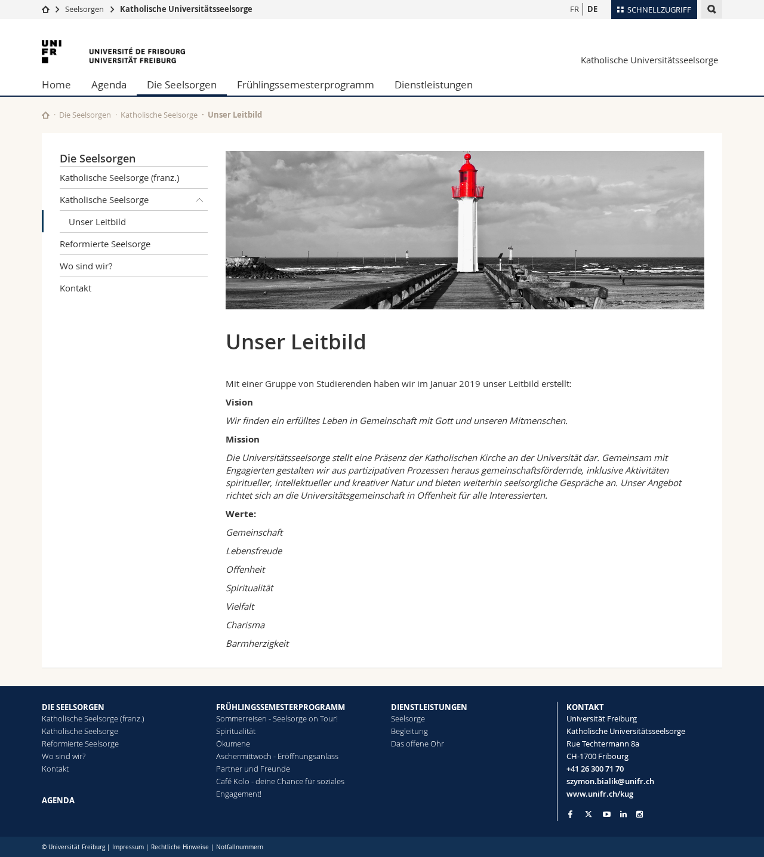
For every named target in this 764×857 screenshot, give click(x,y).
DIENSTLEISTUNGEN (429, 707)
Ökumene (233, 743)
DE (592, 9)
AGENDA (58, 800)
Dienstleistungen (434, 84)
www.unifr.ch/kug (599, 793)
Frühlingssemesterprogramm (305, 84)
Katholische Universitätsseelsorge (186, 9)
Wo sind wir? (86, 266)
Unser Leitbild (97, 222)
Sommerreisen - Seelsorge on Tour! (277, 718)
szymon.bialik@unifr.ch (610, 781)
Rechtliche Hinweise (180, 847)
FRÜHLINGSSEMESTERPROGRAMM (280, 707)
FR (574, 9)
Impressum (128, 847)
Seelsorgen (84, 9)
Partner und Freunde (253, 768)
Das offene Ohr (417, 743)
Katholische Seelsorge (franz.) (119, 177)
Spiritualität (235, 731)
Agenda (109, 84)
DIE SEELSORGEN (73, 707)
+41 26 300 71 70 (595, 768)
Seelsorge (408, 718)
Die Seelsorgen (182, 84)
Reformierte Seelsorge (105, 244)
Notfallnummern (239, 847)
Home (56, 84)
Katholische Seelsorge (159, 114)
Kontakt (75, 288)
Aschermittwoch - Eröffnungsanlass (277, 756)
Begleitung (409, 731)
